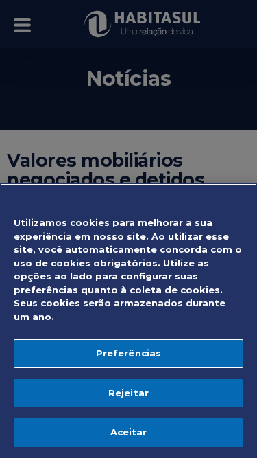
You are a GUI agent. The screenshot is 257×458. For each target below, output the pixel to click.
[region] (128, 320)
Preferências (129, 352)
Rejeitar (128, 392)
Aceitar (128, 431)
